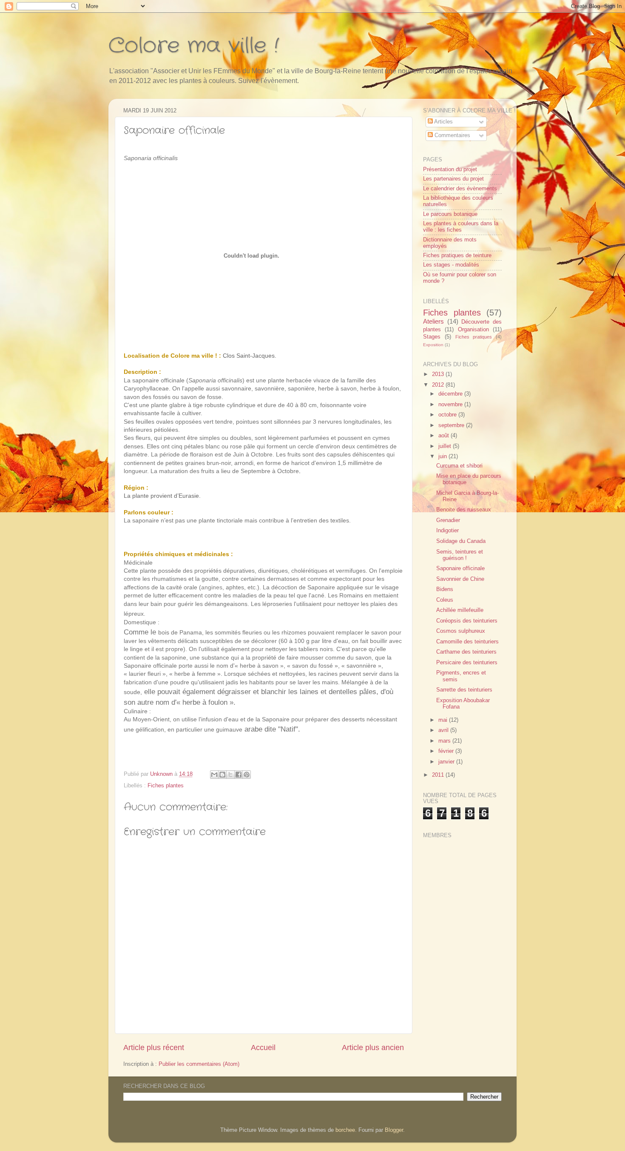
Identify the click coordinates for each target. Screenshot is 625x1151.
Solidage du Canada (461, 541)
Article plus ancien (373, 1047)
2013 (439, 374)
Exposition (433, 344)
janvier (447, 762)
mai (443, 720)
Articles (443, 122)
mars (445, 741)
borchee (345, 1130)
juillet (445, 446)
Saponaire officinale (460, 568)
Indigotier (447, 531)
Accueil (263, 1047)
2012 (439, 385)
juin (443, 456)
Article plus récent (153, 1047)
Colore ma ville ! (193, 46)
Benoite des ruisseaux (463, 510)
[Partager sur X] (230, 774)
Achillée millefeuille (459, 610)
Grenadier (448, 520)
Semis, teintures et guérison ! (459, 555)
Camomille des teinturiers (467, 642)
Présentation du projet (450, 169)
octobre (448, 415)
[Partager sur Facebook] (238, 774)
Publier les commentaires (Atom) (199, 1064)
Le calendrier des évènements (460, 189)
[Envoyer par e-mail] (214, 774)
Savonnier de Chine (460, 579)
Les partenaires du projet (453, 179)
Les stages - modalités (451, 265)
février (446, 751)
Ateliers (433, 321)
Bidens (444, 589)
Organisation (473, 330)
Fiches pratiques (473, 336)
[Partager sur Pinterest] (246, 774)
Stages (431, 337)
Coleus (444, 600)
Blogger (394, 1130)
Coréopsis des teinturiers (466, 621)
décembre (451, 394)
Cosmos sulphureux (460, 631)
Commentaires (451, 135)
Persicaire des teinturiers (466, 663)
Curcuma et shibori (459, 466)
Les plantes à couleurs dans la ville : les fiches (460, 227)
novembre (451, 405)
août (444, 436)
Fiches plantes (166, 786)
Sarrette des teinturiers (464, 690)
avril (444, 730)
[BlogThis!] (222, 774)
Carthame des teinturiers (466, 652)
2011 (439, 775)
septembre (452, 425)
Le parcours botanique (450, 214)
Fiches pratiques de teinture (457, 255)
